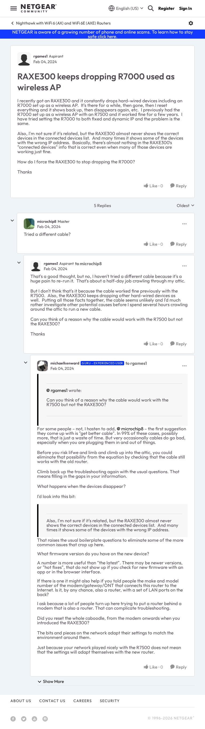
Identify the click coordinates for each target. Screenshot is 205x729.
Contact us (52, 700)
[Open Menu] (191, 23)
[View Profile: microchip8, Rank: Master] (29, 223)
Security (110, 700)
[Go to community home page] (39, 8)
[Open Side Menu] (13, 8)
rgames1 (40, 56)
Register (166, 8)
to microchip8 (88, 263)
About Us (20, 700)
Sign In (185, 8)
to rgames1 (136, 363)
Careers (82, 700)
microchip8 (46, 221)
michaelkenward (64, 363)
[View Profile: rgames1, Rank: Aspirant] (24, 59)
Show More (53, 681)
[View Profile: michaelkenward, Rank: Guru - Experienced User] (42, 366)
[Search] (151, 8)
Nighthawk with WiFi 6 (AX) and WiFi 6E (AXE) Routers (63, 23)
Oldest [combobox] (186, 205)
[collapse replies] (12, 220)
